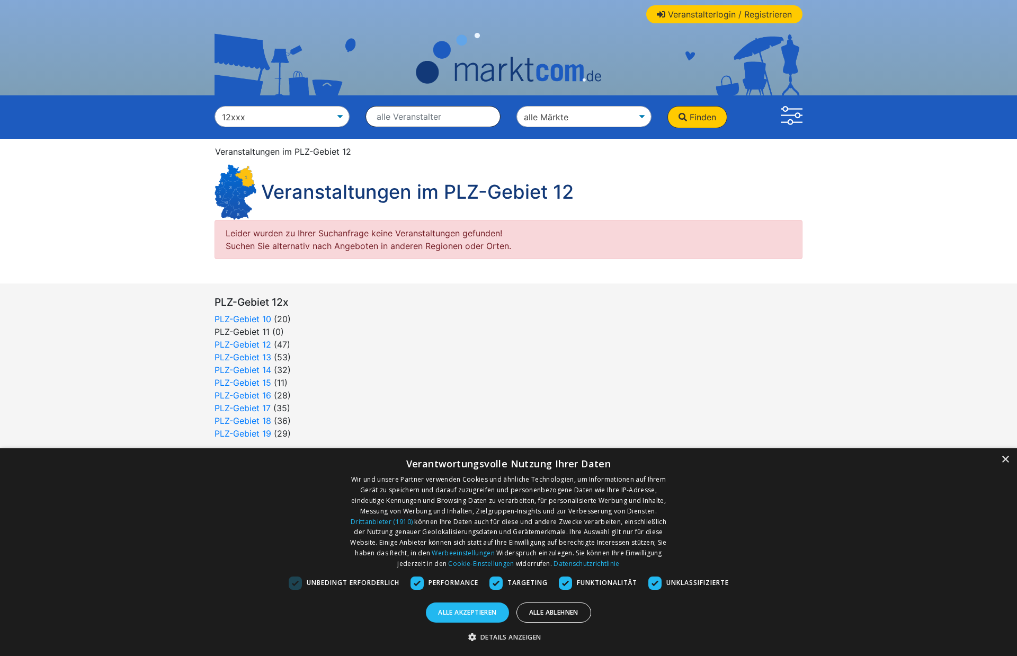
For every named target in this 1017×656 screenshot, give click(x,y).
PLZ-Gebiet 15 (243, 382)
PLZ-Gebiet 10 (243, 319)
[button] (791, 117)
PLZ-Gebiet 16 (243, 395)
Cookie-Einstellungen (481, 563)
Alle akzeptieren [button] (467, 612)
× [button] (1005, 460)
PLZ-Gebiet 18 (243, 420)
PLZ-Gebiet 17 (243, 408)
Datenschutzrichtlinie (586, 563)
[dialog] (508, 552)
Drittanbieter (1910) (382, 521)
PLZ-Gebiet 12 (243, 344)
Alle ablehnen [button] (553, 612)
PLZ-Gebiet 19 (243, 433)
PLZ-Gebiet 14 (243, 370)
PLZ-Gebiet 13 (243, 357)
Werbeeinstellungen (463, 552)
